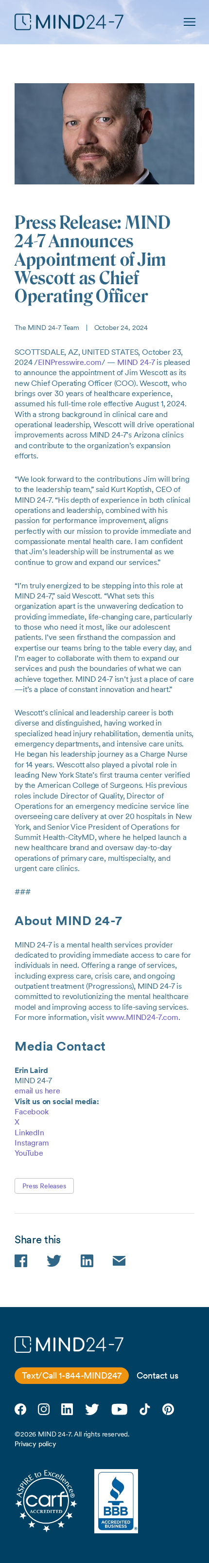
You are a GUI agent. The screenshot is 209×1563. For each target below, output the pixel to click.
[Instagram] (44, 1409)
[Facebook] (20, 1409)
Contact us (157, 1375)
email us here (37, 1090)
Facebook (32, 1111)
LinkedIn (29, 1132)
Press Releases (44, 1186)
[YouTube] (119, 1409)
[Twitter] (92, 1409)
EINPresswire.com (69, 362)
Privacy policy (35, 1444)
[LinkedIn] (67, 1409)
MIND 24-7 (136, 362)
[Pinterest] (168, 1409)
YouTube (29, 1153)
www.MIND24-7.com (142, 1017)
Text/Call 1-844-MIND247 (72, 1375)
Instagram (32, 1142)
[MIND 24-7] (69, 22)
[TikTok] (145, 1409)
